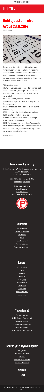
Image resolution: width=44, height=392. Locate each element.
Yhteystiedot (22, 229)
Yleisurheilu (22, 295)
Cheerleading (22, 267)
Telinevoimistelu (22, 292)
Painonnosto (22, 282)
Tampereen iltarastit (22, 327)
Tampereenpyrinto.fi (23, 2)
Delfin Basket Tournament (22, 318)
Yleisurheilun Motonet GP (22, 324)
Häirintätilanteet (22, 241)
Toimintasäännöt (22, 244)
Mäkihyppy (22, 279)
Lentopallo (22, 276)
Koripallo (22, 273)
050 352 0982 (22, 191)
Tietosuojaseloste (22, 232)
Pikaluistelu (22, 286)
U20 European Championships (22, 330)
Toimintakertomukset (22, 247)
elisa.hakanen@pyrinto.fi (22, 194)
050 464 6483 (15, 179)
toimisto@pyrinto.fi (22, 181)
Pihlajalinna (22, 350)
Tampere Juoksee (22, 315)
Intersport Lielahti (22, 363)
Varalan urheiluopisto (22, 360)
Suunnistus (22, 289)
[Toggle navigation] (39, 9)
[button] (15, 9)
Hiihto (22, 270)
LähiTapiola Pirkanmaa (22, 354)
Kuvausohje (22, 235)
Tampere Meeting (22, 321)
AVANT (22, 357)
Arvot (22, 238)
